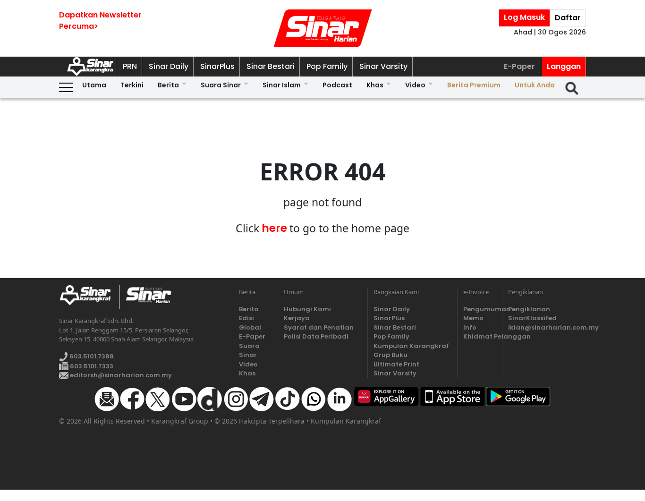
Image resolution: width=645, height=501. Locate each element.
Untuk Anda (535, 85)
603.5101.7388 (91, 356)
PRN (130, 66)
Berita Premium (474, 85)
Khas (374, 85)
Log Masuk (524, 17)
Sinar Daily (168, 66)
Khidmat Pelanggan (479, 336)
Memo (473, 318)
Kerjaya (297, 318)
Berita (168, 85)
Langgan (564, 66)
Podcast (337, 85)
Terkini (132, 85)
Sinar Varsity (383, 66)
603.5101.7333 (90, 366)
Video (415, 85)
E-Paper (519, 66)
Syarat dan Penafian (319, 327)
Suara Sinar (221, 85)
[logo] (89, 297)
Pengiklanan (529, 309)
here (274, 228)
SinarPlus (217, 66)
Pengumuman (479, 309)
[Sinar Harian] (322, 28)
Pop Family (327, 66)
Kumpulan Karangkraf (411, 345)
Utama (94, 85)
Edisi (246, 318)
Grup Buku (390, 354)
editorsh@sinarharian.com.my (120, 375)
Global (250, 327)
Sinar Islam (282, 85)
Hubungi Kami (307, 309)
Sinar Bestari (270, 66)
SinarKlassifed (532, 318)
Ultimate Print (396, 364)
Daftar (568, 17)
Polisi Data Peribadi (316, 336)
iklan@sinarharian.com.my (547, 327)
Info (469, 327)
